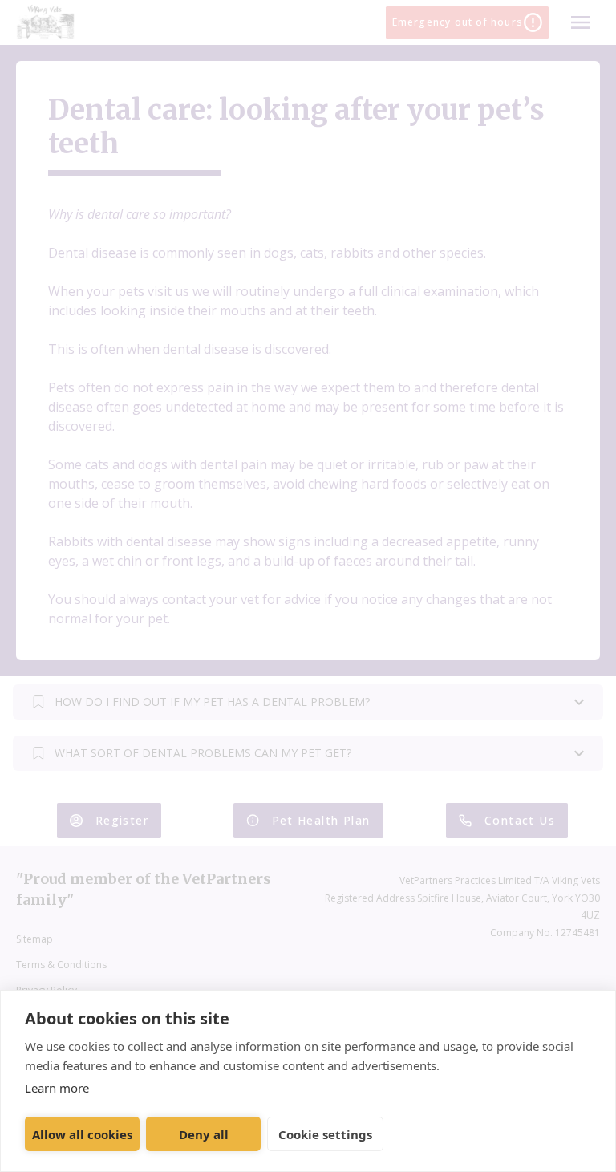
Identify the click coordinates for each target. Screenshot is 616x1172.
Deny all (204, 1134)
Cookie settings (325, 1134)
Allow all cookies (82, 1134)
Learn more (57, 1088)
